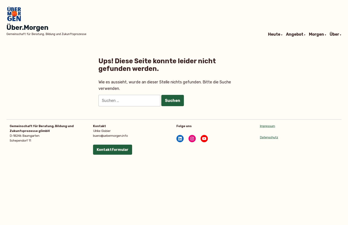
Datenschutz (269, 137)
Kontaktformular (112, 149)
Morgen (316, 34)
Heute (274, 34)
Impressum (267, 126)
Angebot (294, 34)
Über (334, 34)
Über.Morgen (27, 27)
